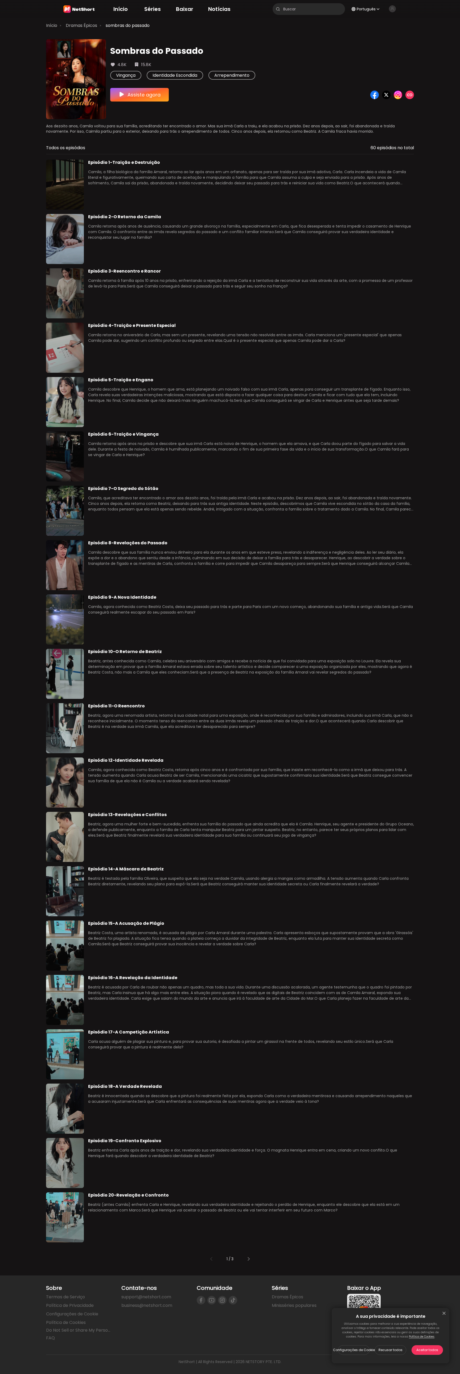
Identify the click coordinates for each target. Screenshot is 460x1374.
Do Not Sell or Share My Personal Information (79, 1330)
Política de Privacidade (70, 1305)
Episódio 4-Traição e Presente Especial (132, 325)
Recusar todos (390, 1350)
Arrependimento (231, 75)
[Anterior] (211, 1259)
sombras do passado (128, 25)
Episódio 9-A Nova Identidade (122, 597)
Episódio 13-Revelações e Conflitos (127, 815)
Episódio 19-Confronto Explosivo (124, 1141)
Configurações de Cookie (353, 1350)
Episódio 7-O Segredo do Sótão (123, 488)
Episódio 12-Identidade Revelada (125, 760)
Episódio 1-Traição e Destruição (124, 162)
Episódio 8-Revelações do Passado (127, 543)
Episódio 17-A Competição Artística (128, 1032)
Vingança (125, 75)
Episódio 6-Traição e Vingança (123, 434)
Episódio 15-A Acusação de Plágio (126, 923)
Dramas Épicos (81, 25)
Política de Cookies (421, 1337)
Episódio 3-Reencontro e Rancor (124, 271)
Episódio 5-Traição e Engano (120, 380)
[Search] (278, 9)
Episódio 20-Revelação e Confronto (128, 1195)
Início (51, 25)
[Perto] (444, 1313)
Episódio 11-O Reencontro (116, 706)
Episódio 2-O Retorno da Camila (124, 217)
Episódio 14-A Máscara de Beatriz (126, 869)
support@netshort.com (146, 1297)
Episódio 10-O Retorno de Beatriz (125, 652)
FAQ (50, 1338)
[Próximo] (248, 1259)
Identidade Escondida (175, 75)
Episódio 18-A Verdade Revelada (125, 1086)
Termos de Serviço (65, 1297)
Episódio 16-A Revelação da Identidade (132, 978)
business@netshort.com (146, 1305)
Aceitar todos (427, 1350)
